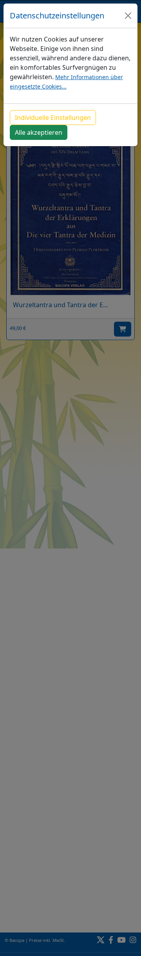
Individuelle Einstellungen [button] (53, 117)
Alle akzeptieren (38, 132)
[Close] (128, 15)
